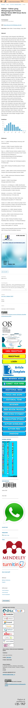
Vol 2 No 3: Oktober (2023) (15, 4)
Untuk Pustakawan (6, 594)
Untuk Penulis (5, 592)
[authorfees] (14, 430)
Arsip (7, 4)
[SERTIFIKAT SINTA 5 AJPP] (12, 346)
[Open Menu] (1, 1)
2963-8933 (8, 657)
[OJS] (7, 332)
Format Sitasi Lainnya (6, 289)
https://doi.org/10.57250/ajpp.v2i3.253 (12, 25)
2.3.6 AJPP (5, 271)
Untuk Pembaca (5, 590)
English (3, 582)
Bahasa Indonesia (6, 580)
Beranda (3, 4)
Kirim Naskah (6, 600)
